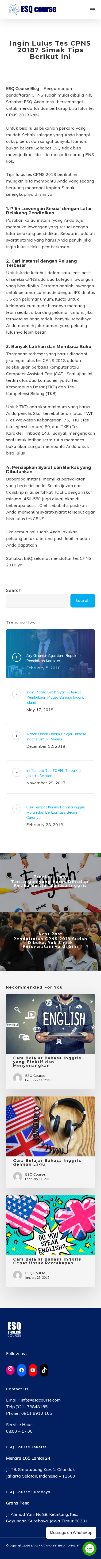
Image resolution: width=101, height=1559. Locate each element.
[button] (92, 9)
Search (14, 590)
